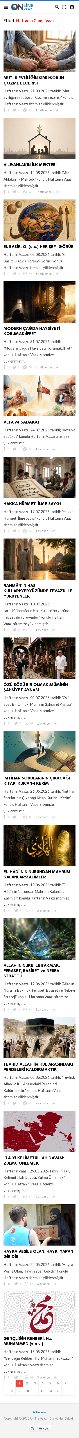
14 (50, 1391)
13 (42, 1391)
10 (27, 1391)
